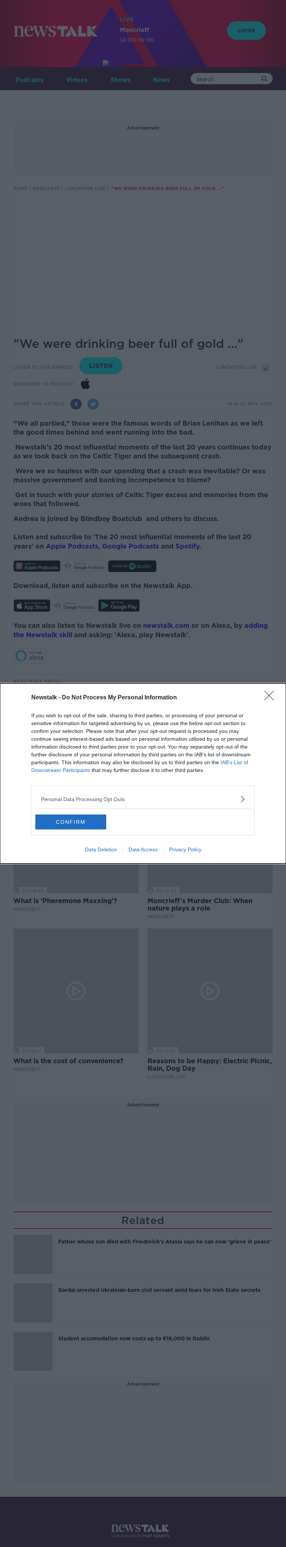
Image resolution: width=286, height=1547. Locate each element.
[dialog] (143, 773)
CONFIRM (71, 822)
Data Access (143, 849)
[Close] (271, 698)
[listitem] (143, 799)
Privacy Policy (185, 849)
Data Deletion (101, 849)
